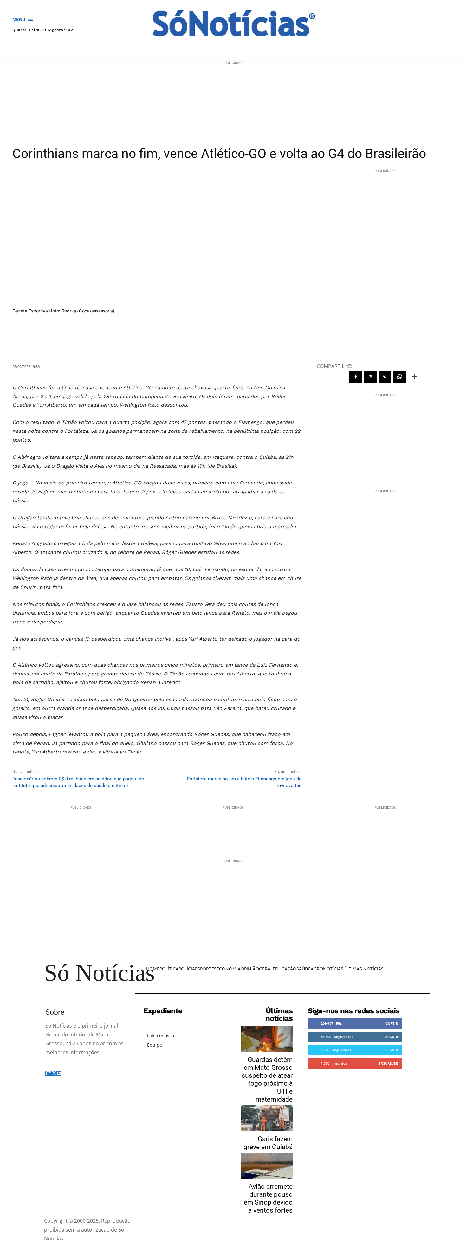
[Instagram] (49, 1073)
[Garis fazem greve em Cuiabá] (267, 1118)
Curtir (391, 1023)
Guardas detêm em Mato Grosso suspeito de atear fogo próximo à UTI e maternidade (267, 1079)
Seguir (391, 1036)
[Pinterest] (385, 377)
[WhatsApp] (399, 377)
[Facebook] (355, 377)
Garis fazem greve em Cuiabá (268, 1143)
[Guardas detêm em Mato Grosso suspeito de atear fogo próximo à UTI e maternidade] (267, 1039)
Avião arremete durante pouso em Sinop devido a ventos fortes (268, 1198)
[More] (414, 377)
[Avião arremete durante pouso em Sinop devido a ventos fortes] (267, 1166)
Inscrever (388, 1063)
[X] (370, 377)
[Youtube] (59, 1073)
